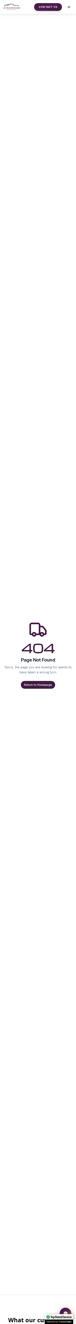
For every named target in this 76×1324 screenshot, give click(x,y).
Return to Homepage (38, 684)
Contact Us (48, 6)
